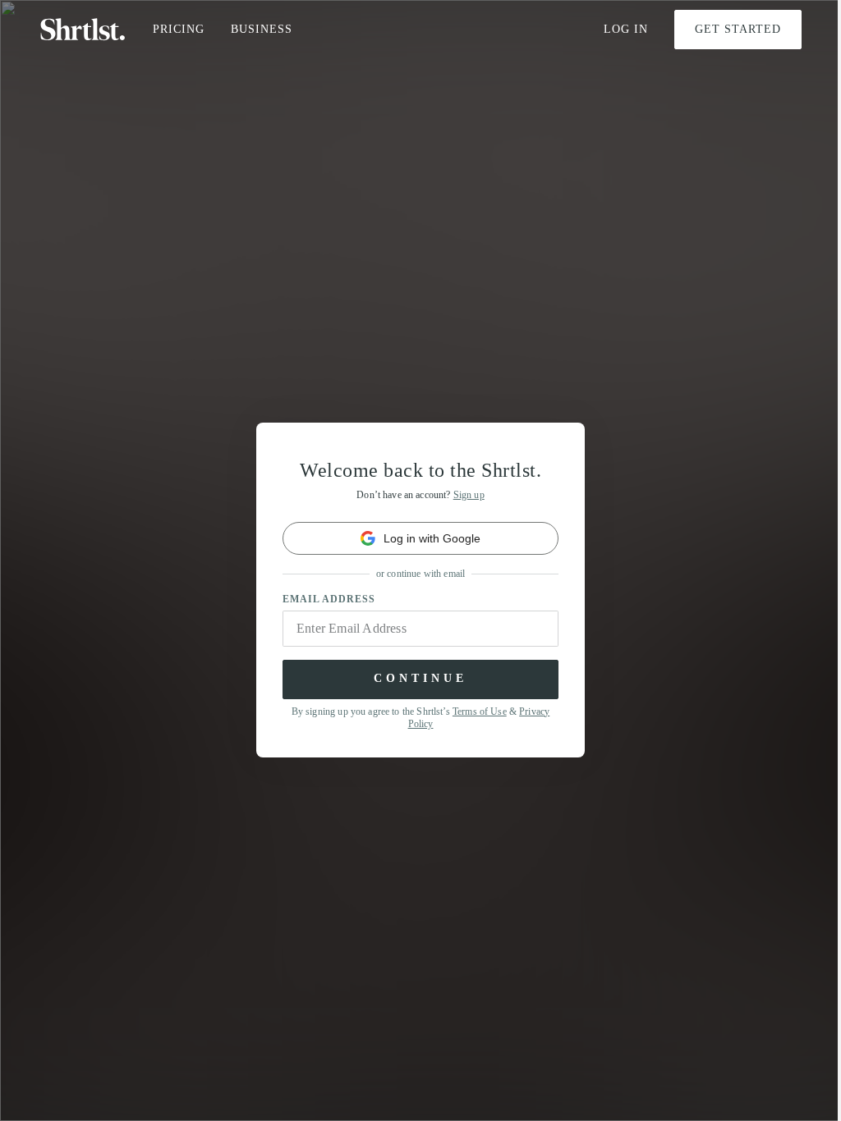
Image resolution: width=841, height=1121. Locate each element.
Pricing (179, 29)
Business (261, 29)
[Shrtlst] (82, 29)
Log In (626, 29)
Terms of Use (480, 711)
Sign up (469, 495)
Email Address (329, 599)
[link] (420, 538)
